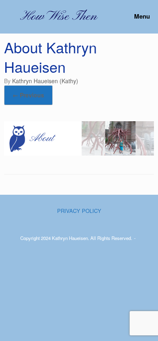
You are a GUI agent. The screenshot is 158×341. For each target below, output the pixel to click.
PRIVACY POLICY (79, 211)
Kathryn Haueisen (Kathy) (45, 81)
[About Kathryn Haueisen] (79, 153)
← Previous (28, 95)
